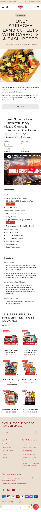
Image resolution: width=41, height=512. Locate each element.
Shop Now (5, 444)
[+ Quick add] (17, 345)
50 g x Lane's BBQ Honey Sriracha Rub (19, 220)
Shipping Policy (27, 450)
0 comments (34, 44)
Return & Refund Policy (29, 447)
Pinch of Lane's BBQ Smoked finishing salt (20, 226)
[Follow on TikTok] (18, 490)
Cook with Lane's (7, 450)
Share (22, 107)
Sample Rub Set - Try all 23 (11, 409)
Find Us (4, 454)
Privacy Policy (26, 444)
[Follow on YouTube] (13, 490)
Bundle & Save (6, 447)
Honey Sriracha (20, 15)
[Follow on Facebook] (3, 490)
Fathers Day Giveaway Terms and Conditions (29, 459)
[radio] (5, 134)
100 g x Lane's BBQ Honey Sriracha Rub (19, 201)
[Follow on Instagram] (8, 490)
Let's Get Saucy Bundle (30, 409)
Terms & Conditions (28, 454)
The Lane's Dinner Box (30, 380)
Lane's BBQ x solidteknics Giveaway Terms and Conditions (30, 466)
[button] (36, 507)
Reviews (4, 457)
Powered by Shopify (19, 502)
